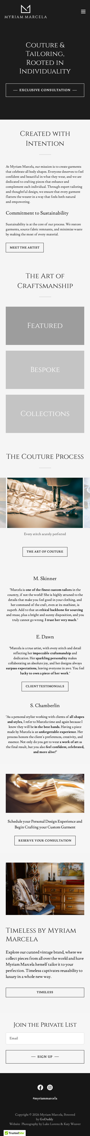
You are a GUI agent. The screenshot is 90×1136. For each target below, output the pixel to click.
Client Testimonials (45, 686)
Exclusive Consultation (45, 90)
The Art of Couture (45, 552)
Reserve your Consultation (45, 840)
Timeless (45, 992)
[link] (26, 11)
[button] (83, 11)
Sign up (44, 1057)
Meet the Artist (25, 247)
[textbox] (45, 1038)
